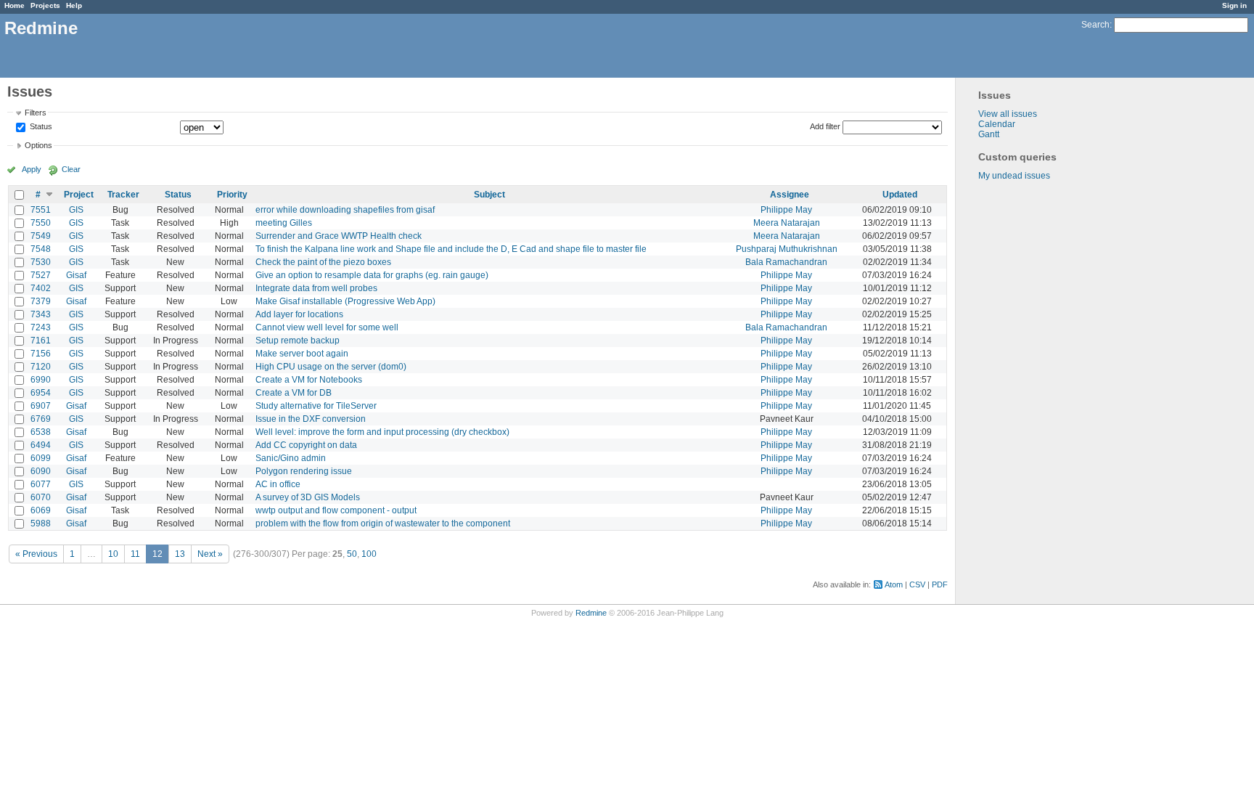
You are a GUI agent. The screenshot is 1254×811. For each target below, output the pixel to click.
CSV (917, 584)
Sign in (1234, 5)
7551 (40, 210)
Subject (489, 194)
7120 (40, 367)
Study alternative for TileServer (316, 406)
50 (352, 554)
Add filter (825, 126)
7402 (40, 288)
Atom (894, 584)
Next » (210, 554)
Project (79, 194)
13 (180, 554)
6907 (40, 406)
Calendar (996, 124)
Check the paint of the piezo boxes (323, 262)
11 (135, 554)
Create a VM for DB (293, 393)
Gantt (988, 134)
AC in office (277, 484)
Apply (31, 169)
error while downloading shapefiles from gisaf (345, 210)
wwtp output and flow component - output (336, 510)
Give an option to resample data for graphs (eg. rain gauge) (371, 275)
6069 (40, 510)
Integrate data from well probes (316, 288)
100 (369, 554)
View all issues (1007, 114)
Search (1095, 25)
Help (74, 5)
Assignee (789, 194)
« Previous (36, 554)
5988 (40, 523)
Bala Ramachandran (786, 262)
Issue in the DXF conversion (310, 419)
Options (38, 145)
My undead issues (1014, 176)
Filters (35, 112)
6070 (40, 497)
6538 (40, 432)
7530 (40, 262)
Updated (899, 194)
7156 (40, 354)
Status (40, 127)
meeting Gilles (283, 223)
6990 (40, 380)
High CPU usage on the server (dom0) (330, 367)
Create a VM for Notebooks (308, 380)
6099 (40, 458)
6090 (40, 471)
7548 (40, 249)
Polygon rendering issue (303, 471)
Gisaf (76, 275)
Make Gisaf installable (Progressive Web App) (345, 301)
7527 (40, 275)
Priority (232, 194)
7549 (40, 236)
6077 (40, 484)
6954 (40, 393)
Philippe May (786, 210)
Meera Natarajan (786, 223)
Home (14, 5)
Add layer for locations (299, 314)
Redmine (591, 612)
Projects (45, 5)
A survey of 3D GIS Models (307, 497)
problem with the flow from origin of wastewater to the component (382, 523)
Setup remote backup (297, 340)
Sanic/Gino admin (290, 458)
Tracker (123, 194)
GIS (76, 210)
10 (113, 554)
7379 (40, 301)
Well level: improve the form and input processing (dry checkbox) (382, 432)
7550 (40, 223)
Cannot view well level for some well (326, 327)
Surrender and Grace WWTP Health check (338, 236)
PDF (940, 584)
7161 (40, 340)
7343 (40, 314)
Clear (71, 169)
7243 (40, 327)
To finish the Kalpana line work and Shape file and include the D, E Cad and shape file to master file (451, 249)
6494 (40, 445)
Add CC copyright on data (306, 445)
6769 (40, 419)
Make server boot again (301, 354)
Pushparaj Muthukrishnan (786, 249)
